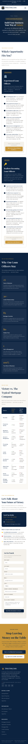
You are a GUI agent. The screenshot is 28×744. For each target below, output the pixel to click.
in (9, 685)
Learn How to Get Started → (14, 242)
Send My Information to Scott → (14, 611)
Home (12, 16)
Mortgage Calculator (6, 722)
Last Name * (6, 566)
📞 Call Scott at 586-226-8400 (14, 656)
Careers (3, 731)
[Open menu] (25, 8)
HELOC (10, 709)
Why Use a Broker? (6, 698)
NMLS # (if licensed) (8, 594)
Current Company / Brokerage (11, 588)
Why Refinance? (5, 709)
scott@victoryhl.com (10, 522)
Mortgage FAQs (5, 727)
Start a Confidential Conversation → (14, 652)
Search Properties (5, 696)
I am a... (5, 583)
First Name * (7, 560)
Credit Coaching (5, 729)
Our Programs (4, 711)
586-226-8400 (9, 519)
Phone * (6, 571)
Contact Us (4, 734)
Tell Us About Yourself (9, 599)
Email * (5, 577)
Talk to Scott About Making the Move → (14, 149)
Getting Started (5, 693)
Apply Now (4, 700)
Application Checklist (6, 724)
